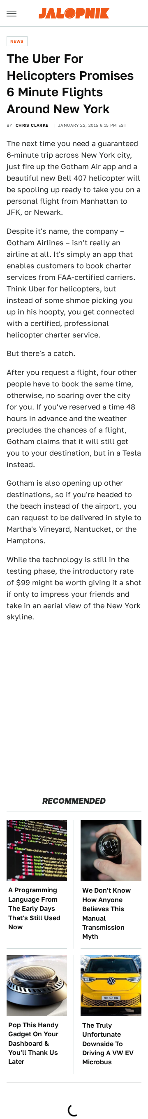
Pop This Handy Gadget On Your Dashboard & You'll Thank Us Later (33, 1043)
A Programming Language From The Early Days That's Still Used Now (34, 908)
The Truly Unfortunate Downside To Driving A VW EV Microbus (108, 1043)
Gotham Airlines (35, 242)
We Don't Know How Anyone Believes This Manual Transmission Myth (106, 913)
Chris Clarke (32, 125)
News (17, 41)
